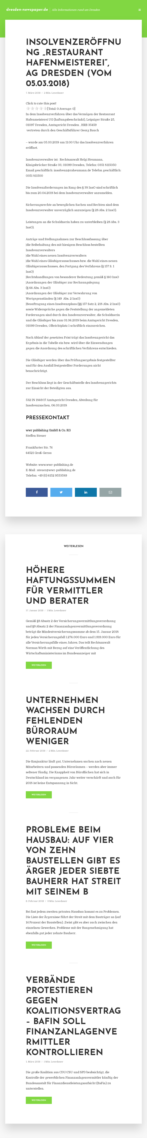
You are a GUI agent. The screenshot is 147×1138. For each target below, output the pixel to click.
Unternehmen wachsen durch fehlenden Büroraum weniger (65, 721)
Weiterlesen (39, 665)
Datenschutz (125, 10)
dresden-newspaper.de (27, 10)
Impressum (106, 10)
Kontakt (89, 10)
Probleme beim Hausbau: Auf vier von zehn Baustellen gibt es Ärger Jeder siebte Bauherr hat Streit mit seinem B (73, 861)
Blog (76, 10)
